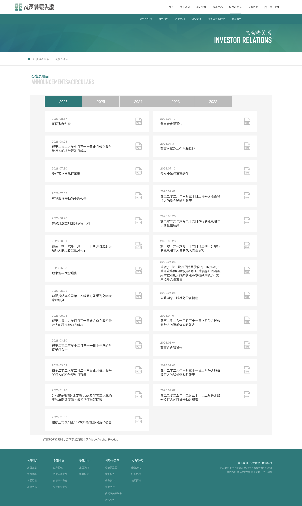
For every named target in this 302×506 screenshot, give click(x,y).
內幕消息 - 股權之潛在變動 (179, 297)
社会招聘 (136, 473)
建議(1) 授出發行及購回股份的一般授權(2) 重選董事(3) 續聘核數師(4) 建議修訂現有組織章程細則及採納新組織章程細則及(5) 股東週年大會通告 (190, 272)
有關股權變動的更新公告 (69, 198)
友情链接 (267, 463)
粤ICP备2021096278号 (238, 472)
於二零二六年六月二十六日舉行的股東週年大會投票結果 (190, 223)
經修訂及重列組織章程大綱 (71, 223)
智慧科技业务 (60, 486)
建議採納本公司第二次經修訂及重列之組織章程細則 (82, 297)
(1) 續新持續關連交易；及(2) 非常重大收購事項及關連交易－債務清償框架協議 (82, 397)
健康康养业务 (60, 480)
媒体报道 (84, 473)
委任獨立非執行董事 (66, 173)
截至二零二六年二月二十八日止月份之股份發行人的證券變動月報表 (82, 372)
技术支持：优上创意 (261, 472)
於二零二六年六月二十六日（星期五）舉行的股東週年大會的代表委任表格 (190, 248)
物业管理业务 (60, 473)
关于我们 (185, 7)
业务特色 (58, 467)
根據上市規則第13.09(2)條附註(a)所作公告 (82, 422)
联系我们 (243, 463)
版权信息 (255, 463)
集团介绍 (32, 467)
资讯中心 (218, 7)
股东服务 (237, 19)
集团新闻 (84, 467)
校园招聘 (136, 480)
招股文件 (196, 19)
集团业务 (201, 7)
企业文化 (136, 467)
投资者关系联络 (216, 19)
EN (277, 7)
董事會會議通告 (171, 123)
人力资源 (253, 7)
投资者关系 (235, 7)
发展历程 (32, 480)
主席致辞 (32, 473)
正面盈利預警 (61, 123)
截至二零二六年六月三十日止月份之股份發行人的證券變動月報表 (190, 198)
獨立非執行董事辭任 (174, 173)
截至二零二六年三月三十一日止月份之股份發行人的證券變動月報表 (190, 322)
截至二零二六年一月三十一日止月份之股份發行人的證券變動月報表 (190, 372)
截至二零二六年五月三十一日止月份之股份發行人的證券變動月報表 (82, 248)
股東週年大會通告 (64, 273)
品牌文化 (32, 486)
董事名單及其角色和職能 (177, 148)
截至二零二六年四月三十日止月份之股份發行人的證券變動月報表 (82, 322)
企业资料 (180, 19)
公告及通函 (146, 19)
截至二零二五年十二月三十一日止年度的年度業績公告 (82, 347)
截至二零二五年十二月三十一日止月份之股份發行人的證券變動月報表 (190, 397)
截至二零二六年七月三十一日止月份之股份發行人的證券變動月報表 (82, 148)
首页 (171, 7)
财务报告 (164, 19)
